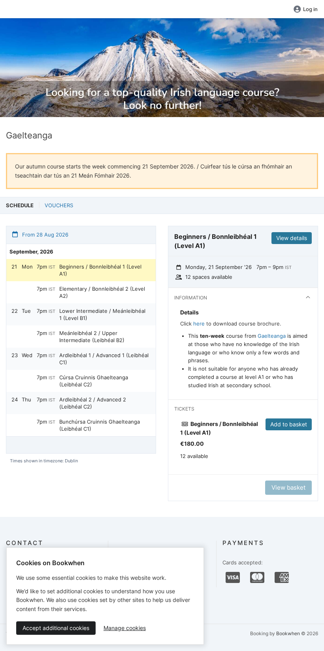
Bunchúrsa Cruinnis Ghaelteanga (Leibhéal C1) (99, 425)
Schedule (20, 205)
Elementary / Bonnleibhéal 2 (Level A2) (102, 292)
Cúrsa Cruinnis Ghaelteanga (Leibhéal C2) (93, 381)
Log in (310, 9)
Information (190, 298)
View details (291, 238)
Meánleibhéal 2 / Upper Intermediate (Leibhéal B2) (91, 336)
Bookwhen (288, 633)
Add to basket (288, 424)
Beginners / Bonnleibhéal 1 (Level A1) (100, 270)
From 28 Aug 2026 (44, 234)
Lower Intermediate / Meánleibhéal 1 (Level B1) (102, 314)
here (199, 323)
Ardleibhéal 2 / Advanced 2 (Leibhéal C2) (92, 403)
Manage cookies (125, 628)
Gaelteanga (272, 336)
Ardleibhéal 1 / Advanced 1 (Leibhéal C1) (104, 358)
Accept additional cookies (56, 628)
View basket (288, 487)
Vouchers (59, 205)
